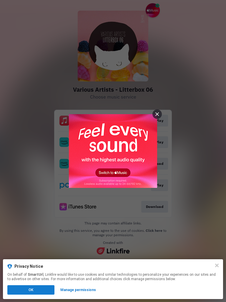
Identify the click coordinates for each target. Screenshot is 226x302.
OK (31, 290)
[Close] (217, 265)
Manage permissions (78, 290)
